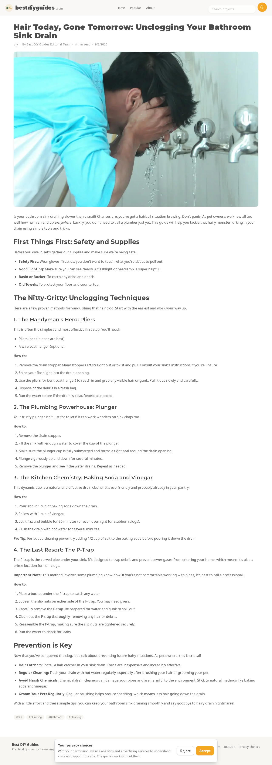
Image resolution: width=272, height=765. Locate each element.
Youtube (229, 747)
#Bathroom (55, 717)
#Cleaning (75, 717)
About (150, 8)
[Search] (262, 7)
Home (121, 8)
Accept (205, 750)
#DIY (19, 717)
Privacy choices (249, 747)
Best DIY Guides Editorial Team (49, 44)
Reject (185, 750)
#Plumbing (35, 717)
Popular (135, 8)
